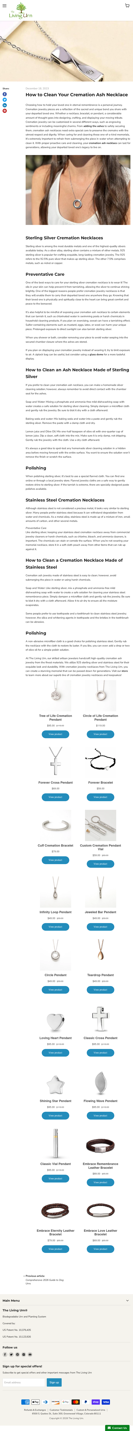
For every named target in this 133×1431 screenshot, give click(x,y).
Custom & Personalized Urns (91, 1410)
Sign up (54, 1382)
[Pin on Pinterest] (5, 111)
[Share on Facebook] (5, 94)
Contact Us (119, 1427)
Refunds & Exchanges (35, 1410)
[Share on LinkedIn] (5, 105)
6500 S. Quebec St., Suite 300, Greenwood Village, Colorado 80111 (66, 1413)
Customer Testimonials (61, 1410)
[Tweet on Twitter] (5, 100)
